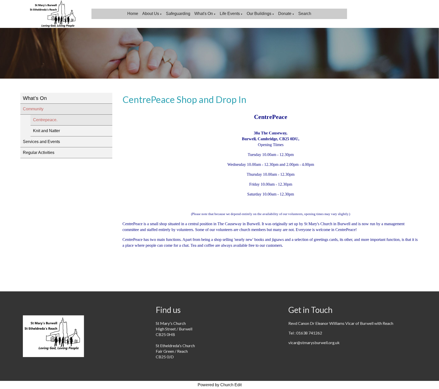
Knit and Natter (46, 131)
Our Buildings (259, 13)
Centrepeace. (45, 120)
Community (33, 109)
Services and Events (41, 141)
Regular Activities (38, 152)
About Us (150, 13)
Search (304, 13)
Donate (284, 13)
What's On (203, 13)
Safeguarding (178, 13)
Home (132, 13)
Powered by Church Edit (220, 385)
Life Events (230, 13)
